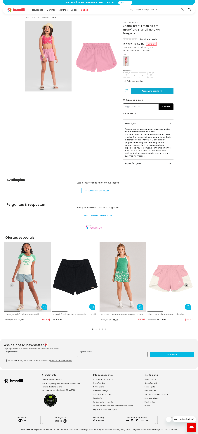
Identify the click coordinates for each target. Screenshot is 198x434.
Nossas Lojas (150, 390)
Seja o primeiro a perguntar (98, 215)
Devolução (97, 398)
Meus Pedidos (99, 383)
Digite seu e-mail (86, 352)
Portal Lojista (150, 387)
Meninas (50, 9)
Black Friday (150, 402)
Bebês (74, 9)
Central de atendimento (52, 379)
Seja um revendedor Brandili (157, 394)
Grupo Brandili (151, 383)
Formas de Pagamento (103, 379)
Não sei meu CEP (130, 113)
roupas (45, 17)
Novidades (37, 9)
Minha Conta (98, 387)
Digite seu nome (12, 352)
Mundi (147, 406)
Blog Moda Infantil (152, 398)
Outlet (84, 9)
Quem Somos (150, 379)
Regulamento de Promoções (105, 409)
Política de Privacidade (61, 360)
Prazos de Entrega (100, 390)
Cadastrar (172, 354)
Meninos (63, 9)
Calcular (166, 106)
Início (27, 17)
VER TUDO (125, 2)
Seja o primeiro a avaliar (98, 190)
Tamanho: (127, 71)
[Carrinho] (189, 10)
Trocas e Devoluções (102, 394)
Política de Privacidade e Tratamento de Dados (113, 406)
